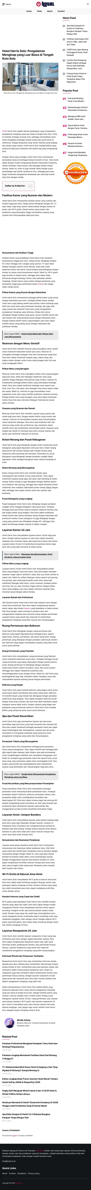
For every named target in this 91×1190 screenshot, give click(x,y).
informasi (40, 1150)
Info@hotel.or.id (8, 1161)
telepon (27, 608)
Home (29, 11)
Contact (61, 11)
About (49, 11)
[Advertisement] (30, 32)
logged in (15, 1135)
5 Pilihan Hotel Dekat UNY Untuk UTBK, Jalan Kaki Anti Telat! (78, 42)
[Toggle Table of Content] (29, 186)
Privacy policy (34, 1173)
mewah (41, 284)
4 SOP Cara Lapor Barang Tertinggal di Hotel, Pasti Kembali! (77, 52)
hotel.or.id (18, 1183)
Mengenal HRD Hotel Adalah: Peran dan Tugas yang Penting (76, 119)
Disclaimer (21, 1173)
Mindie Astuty (24, 1020)
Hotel (39, 11)
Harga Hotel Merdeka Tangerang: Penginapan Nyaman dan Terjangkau (78, 155)
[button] (88, 4)
